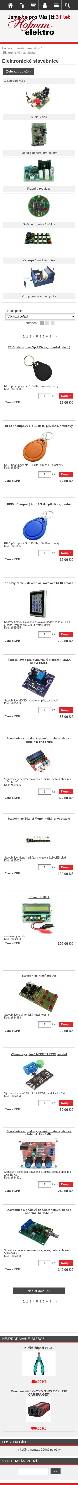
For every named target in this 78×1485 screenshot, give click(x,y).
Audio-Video (39, 117)
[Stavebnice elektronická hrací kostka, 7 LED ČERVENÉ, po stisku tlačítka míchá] (38, 996)
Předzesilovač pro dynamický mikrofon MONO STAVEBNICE (39, 661)
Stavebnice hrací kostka (39, 975)
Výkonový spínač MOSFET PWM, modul (39, 1054)
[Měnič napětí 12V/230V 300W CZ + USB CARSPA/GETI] (39, 1409)
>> (55, 336)
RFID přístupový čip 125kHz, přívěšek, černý (39, 347)
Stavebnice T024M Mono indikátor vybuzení (39, 818)
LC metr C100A (39, 897)
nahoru (72, 1479)
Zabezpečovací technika (39, 260)
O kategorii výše (14, 80)
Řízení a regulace (39, 188)
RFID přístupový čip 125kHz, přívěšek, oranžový (39, 426)
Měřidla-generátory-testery (39, 152)
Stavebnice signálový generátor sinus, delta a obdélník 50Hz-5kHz (39, 1211)
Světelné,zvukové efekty (39, 224)
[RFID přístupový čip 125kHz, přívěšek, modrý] (38, 525)
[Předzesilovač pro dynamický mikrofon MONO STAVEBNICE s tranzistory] (38, 682)
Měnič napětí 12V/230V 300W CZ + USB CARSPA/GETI (39, 1393)
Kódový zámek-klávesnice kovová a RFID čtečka (39, 583)
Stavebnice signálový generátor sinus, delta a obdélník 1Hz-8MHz (39, 740)
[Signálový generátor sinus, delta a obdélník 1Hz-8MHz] (38, 761)
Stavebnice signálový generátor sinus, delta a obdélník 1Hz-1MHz (39, 1133)
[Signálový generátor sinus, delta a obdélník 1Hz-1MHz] (38, 1153)
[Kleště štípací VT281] (39, 1363)
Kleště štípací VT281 (39, 1348)
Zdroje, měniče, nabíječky (39, 296)
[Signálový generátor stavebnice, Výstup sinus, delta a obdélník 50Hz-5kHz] (38, 1232)
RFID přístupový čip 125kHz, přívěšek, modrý (39, 504)
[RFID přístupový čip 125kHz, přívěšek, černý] (38, 368)
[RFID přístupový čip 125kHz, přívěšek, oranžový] (38, 446)
